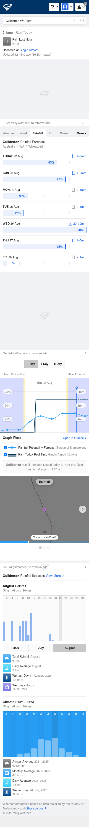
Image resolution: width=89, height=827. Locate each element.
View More (53, 575)
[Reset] (74, 20)
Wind (23, 133)
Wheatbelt (35, 146)
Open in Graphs (73, 437)
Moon (64, 133)
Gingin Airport (29, 50)
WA (21, 146)
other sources (35, 808)
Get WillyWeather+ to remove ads (27, 122)
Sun (51, 133)
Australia (9, 146)
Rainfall (37, 133)
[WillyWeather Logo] (10, 7)
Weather (8, 133)
